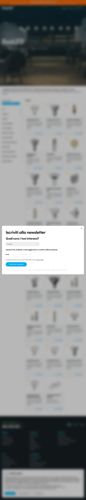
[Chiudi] (81, 228)
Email (7, 254)
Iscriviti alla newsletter (16, 264)
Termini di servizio (57, 270)
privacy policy (40, 260)
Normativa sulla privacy (43, 270)
